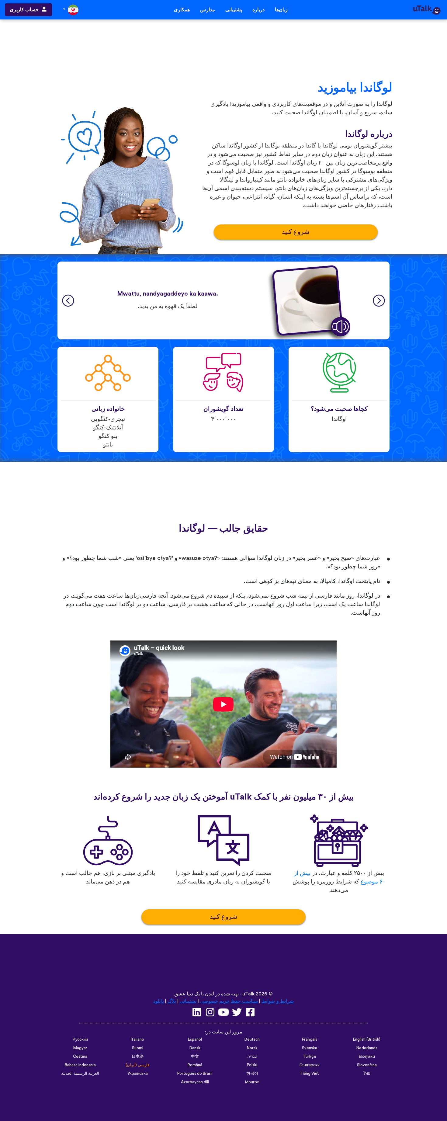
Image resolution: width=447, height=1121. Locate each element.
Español (195, 1039)
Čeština (80, 1056)
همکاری (182, 9)
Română (195, 1065)
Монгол (252, 1082)
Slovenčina (367, 1065)
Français (309, 1039)
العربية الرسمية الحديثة (80, 1073)
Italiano (137, 1039)
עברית (252, 1056)
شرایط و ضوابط (278, 1001)
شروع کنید (296, 232)
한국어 (252, 1073)
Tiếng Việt (309, 1073)
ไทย (366, 1073)
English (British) (366, 1039)
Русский (80, 1039)
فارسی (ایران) (137, 1065)
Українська (137, 1073)
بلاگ (172, 1001)
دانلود (158, 1001)
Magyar (80, 1048)
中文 (195, 1056)
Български (310, 1065)
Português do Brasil (195, 1073)
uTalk (248, 993)
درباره (258, 9)
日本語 (138, 1056)
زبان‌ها (281, 9)
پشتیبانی (233, 9)
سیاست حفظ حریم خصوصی (229, 1001)
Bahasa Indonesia (80, 1065)
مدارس (207, 9)
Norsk (252, 1048)
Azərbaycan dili (195, 1082)
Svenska (309, 1048)
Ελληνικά (367, 1056)
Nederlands (366, 1048)
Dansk (194, 1048)
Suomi (137, 1048)
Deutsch (252, 1039)
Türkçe (309, 1056)
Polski (252, 1065)
